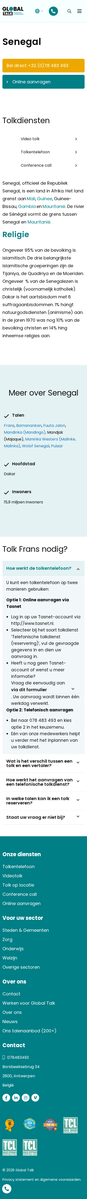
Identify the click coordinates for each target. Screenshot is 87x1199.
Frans (9, 425)
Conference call (36, 165)
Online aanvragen (31, 82)
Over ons (12, 1012)
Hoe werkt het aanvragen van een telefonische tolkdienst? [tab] (39, 782)
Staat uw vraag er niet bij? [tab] (35, 817)
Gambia (27, 206)
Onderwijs (13, 949)
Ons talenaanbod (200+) (29, 1031)
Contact (11, 994)
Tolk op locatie (18, 885)
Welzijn (9, 958)
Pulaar (57, 446)
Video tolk (30, 139)
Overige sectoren (21, 967)
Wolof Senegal (35, 446)
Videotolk (12, 876)
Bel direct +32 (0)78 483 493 (37, 65)
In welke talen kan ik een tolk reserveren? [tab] (37, 800)
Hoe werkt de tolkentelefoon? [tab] (38, 568)
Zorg (7, 939)
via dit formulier (29, 690)
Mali (31, 199)
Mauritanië (53, 206)
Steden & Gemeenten (25, 930)
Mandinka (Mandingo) (24, 432)
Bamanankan (29, 425)
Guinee (44, 199)
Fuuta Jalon (54, 425)
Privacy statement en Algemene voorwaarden (41, 1179)
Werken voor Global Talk (28, 1003)
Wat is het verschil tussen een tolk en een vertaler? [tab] (39, 763)
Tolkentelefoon (35, 152)
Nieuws (10, 1021)
